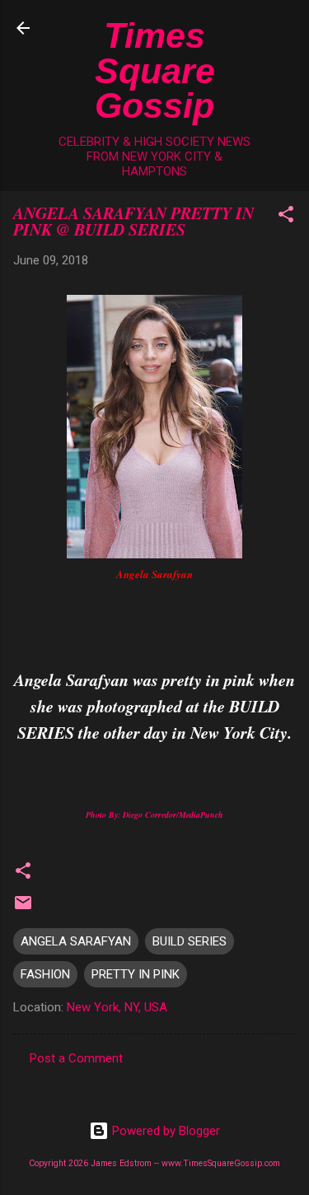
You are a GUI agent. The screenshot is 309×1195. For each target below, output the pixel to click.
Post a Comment (76, 1058)
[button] (286, 217)
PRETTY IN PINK (135, 974)
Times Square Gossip (155, 70)
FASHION (45, 974)
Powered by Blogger (164, 1130)
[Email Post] (23, 908)
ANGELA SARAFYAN (76, 941)
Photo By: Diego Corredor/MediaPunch (154, 814)
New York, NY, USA (117, 1007)
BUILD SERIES (189, 941)
